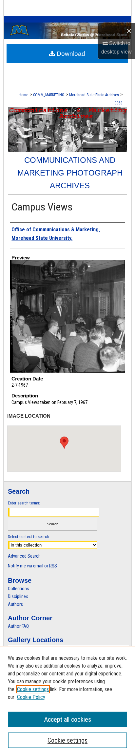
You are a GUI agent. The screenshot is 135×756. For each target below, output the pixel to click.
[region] (67, 701)
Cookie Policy (31, 697)
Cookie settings (33, 689)
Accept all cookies (67, 719)
